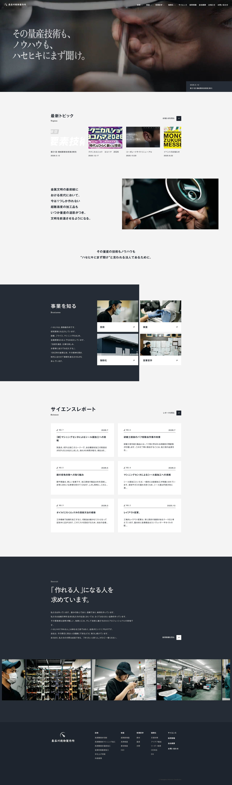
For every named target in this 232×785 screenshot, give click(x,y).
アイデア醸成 (156, 742)
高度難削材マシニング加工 (105, 742)
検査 (148, 5)
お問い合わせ (223, 5)
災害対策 (154, 738)
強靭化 (171, 5)
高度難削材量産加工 (103, 746)
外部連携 (98, 758)
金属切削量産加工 (102, 750)
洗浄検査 (124, 742)
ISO (122, 750)
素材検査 (124, 746)
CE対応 (154, 750)
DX (152, 754)
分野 (138, 746)
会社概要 (202, 5)
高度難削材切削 (101, 738)
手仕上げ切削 (100, 754)
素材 (138, 738)
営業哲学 (158, 5)
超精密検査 (125, 738)
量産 (138, 742)
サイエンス (183, 5)
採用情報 (192, 5)
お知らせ (211, 5)
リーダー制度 (156, 746)
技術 (139, 5)
